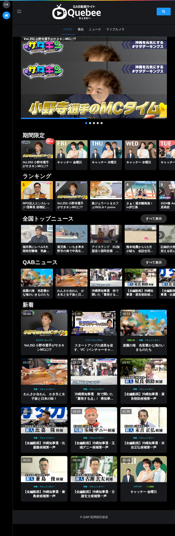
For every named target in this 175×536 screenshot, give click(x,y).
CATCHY (138, 487)
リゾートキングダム (94, 340)
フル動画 (150, 487)
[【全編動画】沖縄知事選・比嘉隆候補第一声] (44, 420)
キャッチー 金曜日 (143, 491)
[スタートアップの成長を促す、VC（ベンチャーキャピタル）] (94, 323)
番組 (81, 29)
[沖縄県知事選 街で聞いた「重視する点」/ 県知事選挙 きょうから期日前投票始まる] (94, 371)
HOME (68, 29)
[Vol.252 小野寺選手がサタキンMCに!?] (44, 323)
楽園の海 (131, 340)
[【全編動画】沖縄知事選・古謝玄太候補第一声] (94, 469)
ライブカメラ (115, 29)
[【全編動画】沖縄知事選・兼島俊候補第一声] (44, 469)
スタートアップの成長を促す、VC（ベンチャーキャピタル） (94, 349)
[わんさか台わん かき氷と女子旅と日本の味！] (44, 371)
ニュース (95, 29)
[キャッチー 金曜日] (143, 469)
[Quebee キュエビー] (81, 11)
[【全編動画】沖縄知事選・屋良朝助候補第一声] (143, 371)
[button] (94, 78)
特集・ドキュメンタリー (149, 340)
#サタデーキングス (44, 340)
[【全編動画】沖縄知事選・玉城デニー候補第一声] (94, 420)
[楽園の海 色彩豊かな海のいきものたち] (143, 323)
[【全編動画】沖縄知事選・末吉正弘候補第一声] (143, 420)
